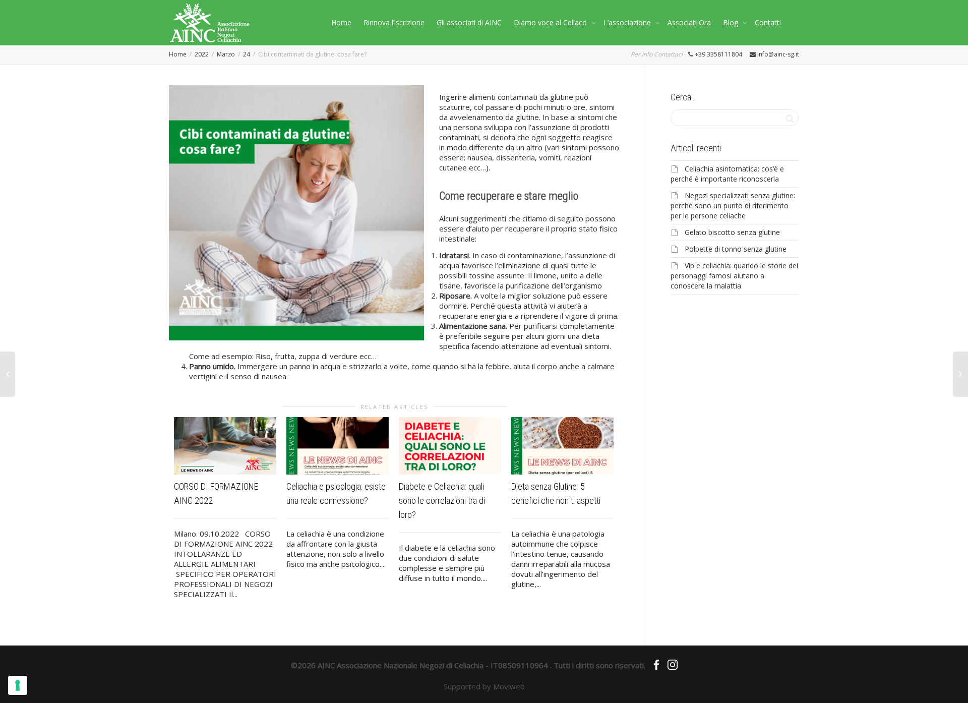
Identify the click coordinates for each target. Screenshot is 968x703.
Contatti (768, 22)
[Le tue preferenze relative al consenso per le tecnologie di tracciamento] (17, 685)
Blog (731, 22)
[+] (225, 446)
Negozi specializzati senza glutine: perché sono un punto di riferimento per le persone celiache (733, 205)
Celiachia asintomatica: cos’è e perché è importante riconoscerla (727, 174)
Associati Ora (689, 22)
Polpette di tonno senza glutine (735, 249)
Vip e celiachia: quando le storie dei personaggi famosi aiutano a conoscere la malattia (734, 275)
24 (246, 54)
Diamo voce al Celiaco (551, 22)
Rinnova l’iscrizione (394, 22)
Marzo (226, 54)
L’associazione (628, 22)
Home (341, 22)
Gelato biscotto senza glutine (732, 232)
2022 (202, 54)
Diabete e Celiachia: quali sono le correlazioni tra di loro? (442, 500)
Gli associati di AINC (469, 22)
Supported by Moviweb (484, 686)
